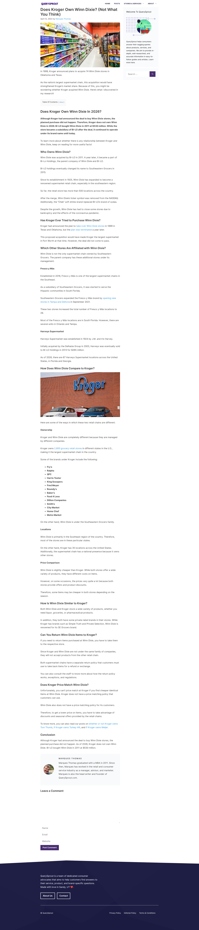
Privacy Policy (115, 913)
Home (107, 4)
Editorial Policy (130, 913)
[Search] (152, 74)
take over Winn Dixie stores (90, 226)
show (61, 102)
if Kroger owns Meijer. (97, 727)
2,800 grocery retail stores (68, 448)
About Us (48, 895)
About (151, 4)
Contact (63, 895)
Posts (117, 4)
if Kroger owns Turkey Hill (67, 727)
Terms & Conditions (147, 913)
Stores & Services (132, 4)
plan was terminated (81, 229)
